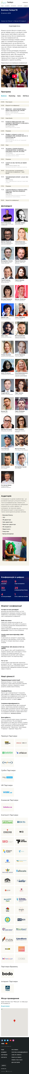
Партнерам (4, 1054)
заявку (19, 699)
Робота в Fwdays (16, 1057)
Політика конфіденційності (20, 1052)
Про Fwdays (15, 1049)
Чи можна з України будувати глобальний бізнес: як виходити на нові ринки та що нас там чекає (16, 150)
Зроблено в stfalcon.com (6, 1071)
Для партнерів (16, 1062)
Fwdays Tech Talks (17, 1059)
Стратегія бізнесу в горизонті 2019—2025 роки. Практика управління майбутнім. (17, 191)
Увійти (4, 1065)
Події (2, 1049)
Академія (3, 1052)
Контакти (4, 1057)
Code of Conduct (17, 1054)
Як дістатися (5, 1006)
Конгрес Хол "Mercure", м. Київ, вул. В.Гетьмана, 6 (13, 21)
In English (25, 2)
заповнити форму (16, 713)
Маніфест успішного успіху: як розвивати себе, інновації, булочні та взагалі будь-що (17, 136)
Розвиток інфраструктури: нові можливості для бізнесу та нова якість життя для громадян (17, 123)
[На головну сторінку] (7, 2)
